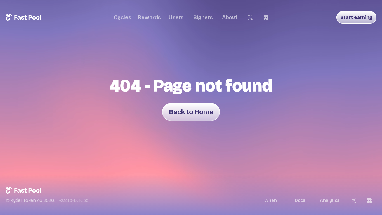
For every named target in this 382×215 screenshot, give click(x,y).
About (230, 17)
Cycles (122, 17)
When (270, 200)
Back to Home (191, 112)
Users (176, 17)
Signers (203, 17)
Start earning (356, 17)
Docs (300, 200)
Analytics (329, 200)
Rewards (149, 17)
